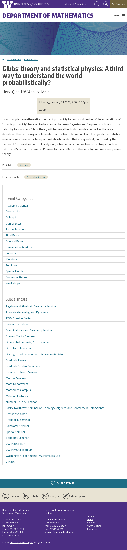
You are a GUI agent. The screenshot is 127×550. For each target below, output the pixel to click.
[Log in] (96, 4)
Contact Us (92, 529)
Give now (120, 4)
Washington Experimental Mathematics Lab (33, 456)
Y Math (10, 462)
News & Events (14, 59)
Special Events (14, 271)
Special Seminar (15, 432)
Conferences (13, 223)
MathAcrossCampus (18, 390)
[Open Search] (105, 4)
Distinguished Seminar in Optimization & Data (34, 354)
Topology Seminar (17, 438)
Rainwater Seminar (17, 426)
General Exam (14, 241)
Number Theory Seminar (21, 402)
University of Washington (21, 542)
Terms (90, 519)
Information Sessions (19, 247)
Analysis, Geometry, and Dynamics (27, 312)
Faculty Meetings (16, 229)
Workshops (13, 283)
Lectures (11, 253)
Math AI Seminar (16, 378)
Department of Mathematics (47, 15)
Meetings (12, 259)
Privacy (90, 516)
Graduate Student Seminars (23, 366)
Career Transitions (17, 324)
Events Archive (31, 59)
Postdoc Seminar (16, 414)
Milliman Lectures (17, 396)
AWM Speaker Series (19, 318)
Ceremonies (13, 211)
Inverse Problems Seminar (22, 372)
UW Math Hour (15, 444)
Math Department (17, 384)
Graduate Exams (16, 360)
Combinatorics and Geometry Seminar (29, 330)
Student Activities (16, 277)
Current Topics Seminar (20, 336)
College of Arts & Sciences (77, 4)
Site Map (91, 522)
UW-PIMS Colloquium (19, 450)
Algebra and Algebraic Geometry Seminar (31, 306)
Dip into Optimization (19, 348)
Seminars (24, 165)
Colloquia (11, 217)
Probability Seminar (36, 177)
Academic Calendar (17, 205)
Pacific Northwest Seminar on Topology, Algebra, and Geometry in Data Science (55, 408)
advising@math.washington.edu (60, 532)
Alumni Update (94, 525)
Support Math (66, 483)
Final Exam (12, 235)
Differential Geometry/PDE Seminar (28, 342)
